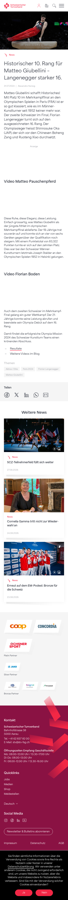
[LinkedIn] (18, 820)
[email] (46, 394)
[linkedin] (26, 394)
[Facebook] (12, 820)
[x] (17, 394)
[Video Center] (24, 820)
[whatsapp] (36, 394)
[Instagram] (6, 820)
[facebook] (7, 394)
